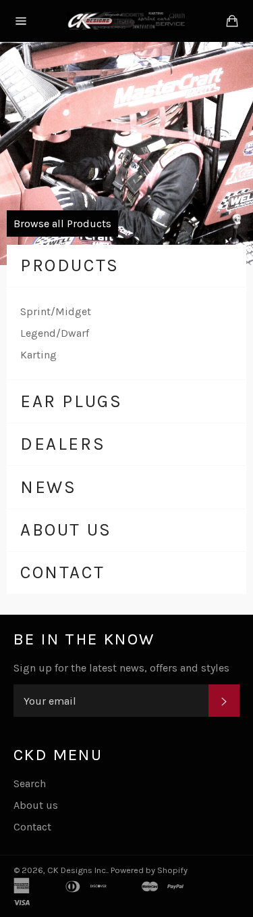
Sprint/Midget (55, 311)
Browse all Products (62, 223)
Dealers (62, 443)
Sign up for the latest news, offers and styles (121, 667)
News (48, 487)
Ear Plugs (71, 401)
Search (29, 783)
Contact (62, 572)
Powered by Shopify (149, 870)
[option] (126, 153)
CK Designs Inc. (77, 870)
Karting (38, 354)
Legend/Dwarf (54, 333)
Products (69, 265)
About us (66, 529)
